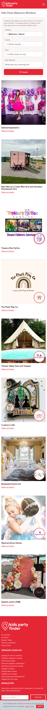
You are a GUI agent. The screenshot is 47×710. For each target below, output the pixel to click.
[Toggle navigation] (43, 4)
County (7, 40)
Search (25, 72)
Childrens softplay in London (11, 658)
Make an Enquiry (7, 131)
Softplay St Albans (8, 669)
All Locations (5, 635)
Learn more (29, 706)
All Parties (5, 637)
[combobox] (23, 34)
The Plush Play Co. (9, 307)
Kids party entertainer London (12, 666)
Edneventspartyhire (10, 127)
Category (8, 30)
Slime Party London (8, 661)
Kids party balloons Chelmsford (12, 663)
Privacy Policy (6, 645)
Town (7, 50)
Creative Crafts (8, 425)
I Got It (40, 706)
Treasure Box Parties (10, 248)
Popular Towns (6, 640)
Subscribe (38, 697)
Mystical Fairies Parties (11, 543)
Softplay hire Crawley (9, 674)
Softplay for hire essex (9, 679)
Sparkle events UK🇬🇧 (10, 602)
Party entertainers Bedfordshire (13, 677)
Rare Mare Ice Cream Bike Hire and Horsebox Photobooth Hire (21, 187)
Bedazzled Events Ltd (11, 484)
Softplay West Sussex (9, 671)
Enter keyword (10, 60)
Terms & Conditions (8, 643)
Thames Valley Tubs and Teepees (16, 366)
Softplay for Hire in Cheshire (11, 656)
